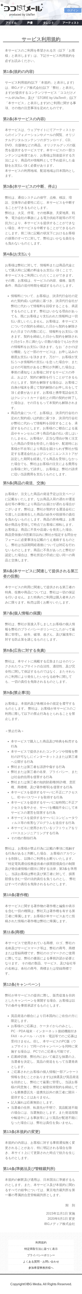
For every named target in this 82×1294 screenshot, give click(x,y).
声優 (30, 22)
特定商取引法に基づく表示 (41, 1248)
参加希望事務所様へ (41, 1267)
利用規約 (41, 1242)
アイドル (11, 22)
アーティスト (70, 22)
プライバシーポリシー (41, 1255)
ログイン (72, 10)
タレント (48, 22)
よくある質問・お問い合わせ (41, 1261)
